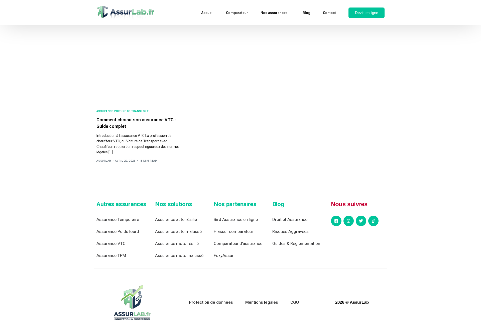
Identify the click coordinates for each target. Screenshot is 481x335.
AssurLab (103, 160)
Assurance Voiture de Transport (122, 111)
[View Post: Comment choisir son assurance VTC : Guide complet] (140, 75)
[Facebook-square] (336, 221)
